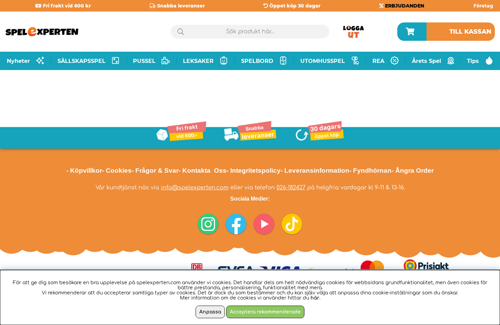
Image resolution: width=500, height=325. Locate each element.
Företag (483, 6)
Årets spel (426, 61)
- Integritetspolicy (254, 170)
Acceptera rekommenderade (265, 311)
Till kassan (470, 31)
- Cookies (117, 170)
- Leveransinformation (315, 170)
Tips (473, 61)
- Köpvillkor (84, 170)
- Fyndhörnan (370, 170)
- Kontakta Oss (203, 170)
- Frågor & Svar (155, 170)
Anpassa (210, 311)
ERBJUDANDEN (404, 6)
